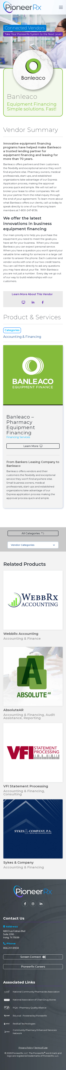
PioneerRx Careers (33, 966)
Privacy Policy (26, 1047)
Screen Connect (33, 956)
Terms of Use (41, 1047)
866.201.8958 (11, 947)
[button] (60, 7)
